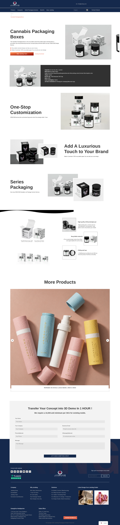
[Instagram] (21, 471)
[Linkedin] (15, 471)
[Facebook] (12, 471)
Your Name (18, 418)
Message (17, 440)
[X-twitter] (30, 471)
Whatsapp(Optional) (67, 433)
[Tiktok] (27, 471)
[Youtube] (24, 471)
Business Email (66, 425)
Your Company (18, 425)
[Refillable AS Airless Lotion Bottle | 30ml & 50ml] (60, 338)
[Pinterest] (18, 471)
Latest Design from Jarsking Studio (88, 487)
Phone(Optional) (19, 433)
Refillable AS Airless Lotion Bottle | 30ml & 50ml (60, 387)
